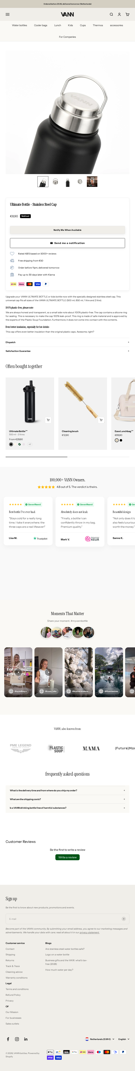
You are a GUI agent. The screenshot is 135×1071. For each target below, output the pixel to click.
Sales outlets (12, 1023)
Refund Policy (13, 994)
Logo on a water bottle (57, 954)
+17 (30, 444)
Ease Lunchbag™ (124, 431)
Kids (70, 25)
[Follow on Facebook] (8, 1039)
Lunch (57, 25)
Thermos (98, 25)
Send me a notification (69, 243)
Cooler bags (40, 25)
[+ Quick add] (48, 420)
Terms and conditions (17, 989)
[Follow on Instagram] (17, 1039)
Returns (10, 960)
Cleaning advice (14, 971)
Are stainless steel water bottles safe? (64, 948)
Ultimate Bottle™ (18, 431)
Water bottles (19, 25)
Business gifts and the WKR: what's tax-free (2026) (66, 962)
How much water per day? (59, 969)
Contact (10, 948)
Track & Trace (13, 966)
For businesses (13, 1017)
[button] (42, 181)
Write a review (67, 857)
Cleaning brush (70, 431)
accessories (116, 25)
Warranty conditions (16, 977)
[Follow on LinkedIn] (26, 1039)
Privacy (10, 1000)
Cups (83, 25)
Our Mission (12, 1012)
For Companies (67, 36)
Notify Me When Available (68, 230)
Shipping (10, 954)
